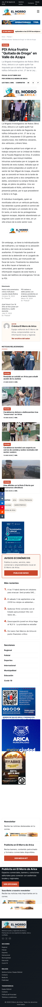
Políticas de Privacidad (9, 994)
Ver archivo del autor (21, 338)
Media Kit (37, 3)
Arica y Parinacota (25, 500)
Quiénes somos (21, 3)
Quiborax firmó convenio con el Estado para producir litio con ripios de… (21, 612)
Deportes (8, 660)
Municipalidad (10, 670)
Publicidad (5, 980)
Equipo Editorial (6, 989)
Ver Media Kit (21, 858)
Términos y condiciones (9, 997)
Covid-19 (8, 680)
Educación (8, 675)
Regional (8, 650)
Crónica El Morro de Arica (16, 78)
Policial (9, 37)
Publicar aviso (21, 573)
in (28, 83)
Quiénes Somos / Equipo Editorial (12, 972)
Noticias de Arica (9, 510)
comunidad (7, 505)
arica (14, 500)
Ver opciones (10, 884)
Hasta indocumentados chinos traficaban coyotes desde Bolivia (10, 291)
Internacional (10, 665)
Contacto (31, 3)
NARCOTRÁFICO (20, 505)
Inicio (3, 37)
